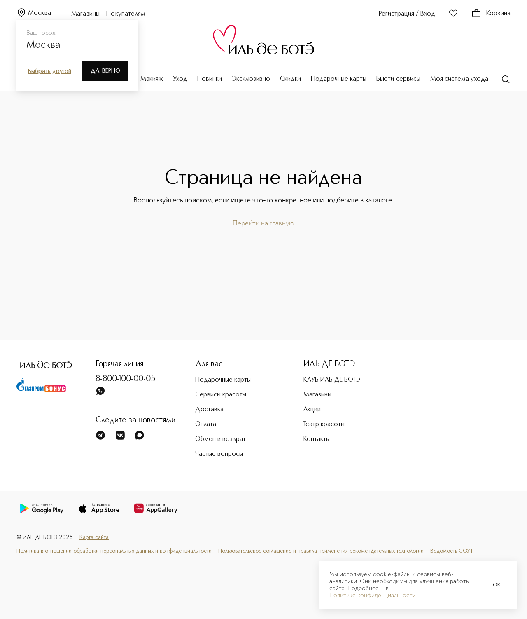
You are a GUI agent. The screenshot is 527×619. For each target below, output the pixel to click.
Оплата (205, 424)
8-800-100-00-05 (126, 379)
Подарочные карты (338, 79)
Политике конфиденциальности (372, 595)
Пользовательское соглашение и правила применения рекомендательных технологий (321, 551)
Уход (180, 79)
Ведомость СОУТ (451, 551)
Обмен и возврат (220, 439)
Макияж (151, 79)
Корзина (498, 13)
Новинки (209, 79)
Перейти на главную (263, 223)
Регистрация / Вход (407, 14)
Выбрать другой (49, 71)
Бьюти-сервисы (398, 79)
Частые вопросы (219, 454)
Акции (312, 409)
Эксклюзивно (251, 79)
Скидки (290, 79)
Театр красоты (324, 424)
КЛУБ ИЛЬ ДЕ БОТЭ (331, 380)
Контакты (316, 439)
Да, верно (105, 71)
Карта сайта (94, 537)
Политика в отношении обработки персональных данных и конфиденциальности (114, 551)
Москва (39, 13)
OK (496, 585)
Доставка (209, 409)
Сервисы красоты (220, 395)
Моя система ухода (459, 79)
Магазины (85, 14)
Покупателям (125, 14)
